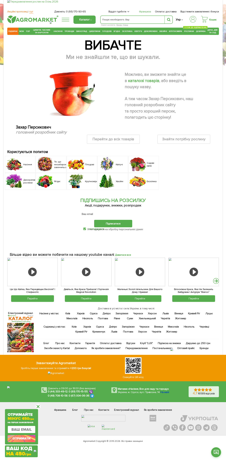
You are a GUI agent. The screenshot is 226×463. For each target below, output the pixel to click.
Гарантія (90, 343)
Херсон (152, 313)
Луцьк (209, 313)
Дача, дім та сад (212, 31)
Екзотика (127, 31)
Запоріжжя (122, 313)
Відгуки (131, 343)
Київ (68, 313)
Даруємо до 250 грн (198, 343)
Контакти (75, 343)
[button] (216, 281)
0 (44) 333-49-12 (58, 391)
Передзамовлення (137, 348)
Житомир (180, 318)
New (21, 31)
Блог (46, 343)
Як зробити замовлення (158, 410)
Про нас (60, 343)
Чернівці (204, 326)
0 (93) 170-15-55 (78, 391)
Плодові (107, 31)
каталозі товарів (143, 80)
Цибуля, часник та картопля (41, 31)
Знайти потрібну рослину (183, 139)
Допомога (81, 348)
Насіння (58, 31)
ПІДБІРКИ (12, 31)
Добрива (200, 31)
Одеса (94, 313)
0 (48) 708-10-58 (58, 395)
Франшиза (145, 11)
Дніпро (107, 313)
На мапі (164, 392)
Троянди (69, 31)
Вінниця (179, 313)
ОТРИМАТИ (21, 439)
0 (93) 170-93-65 (76, 11)
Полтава (103, 318)
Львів (165, 313)
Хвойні (163, 31)
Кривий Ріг (194, 313)
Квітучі (138, 31)
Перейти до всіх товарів (113, 139)
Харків (81, 313)
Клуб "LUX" (146, 343)
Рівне (117, 318)
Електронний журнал (126, 410)
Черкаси (138, 313)
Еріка (125, 25)
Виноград (81, 31)
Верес (119, 25)
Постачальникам (162, 348)
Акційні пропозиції (20, 11)
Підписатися (113, 223)
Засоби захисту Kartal (57, 348)
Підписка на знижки (169, 343)
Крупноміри (175, 31)
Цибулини (94, 31)
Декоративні (150, 31)
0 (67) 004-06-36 (79, 395)
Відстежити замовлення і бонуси (200, 11)
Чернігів (165, 318)
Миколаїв (72, 318)
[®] (32, 22)
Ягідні (116, 31)
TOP (28, 31)
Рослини (189, 31)
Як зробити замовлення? (106, 348)
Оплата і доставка (166, 11)
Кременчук (98, 331)
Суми (130, 318)
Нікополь (87, 318)
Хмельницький (147, 318)
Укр (178, 19)
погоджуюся (97, 229)
